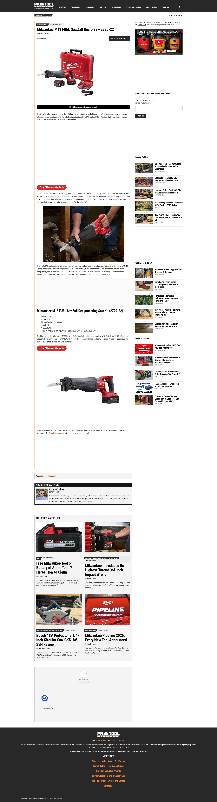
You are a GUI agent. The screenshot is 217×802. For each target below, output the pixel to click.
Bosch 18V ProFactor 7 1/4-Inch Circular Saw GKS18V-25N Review (57, 640)
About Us (165, 7)
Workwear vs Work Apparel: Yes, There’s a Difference (168, 270)
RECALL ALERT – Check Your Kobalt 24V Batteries (167, 385)
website (54, 433)
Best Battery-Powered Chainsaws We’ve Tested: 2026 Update (169, 203)
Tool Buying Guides (115, 766)
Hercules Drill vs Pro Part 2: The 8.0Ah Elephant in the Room (168, 191)
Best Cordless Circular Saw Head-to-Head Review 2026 (166, 179)
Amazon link (142, 25)
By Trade (62, 7)
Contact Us (108, 786)
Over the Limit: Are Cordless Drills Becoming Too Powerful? (167, 372)
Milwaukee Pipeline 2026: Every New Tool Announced (106, 637)
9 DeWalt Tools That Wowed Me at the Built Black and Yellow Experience (168, 166)
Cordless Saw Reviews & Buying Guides (50, 630)
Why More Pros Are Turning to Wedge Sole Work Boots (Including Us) (167, 312)
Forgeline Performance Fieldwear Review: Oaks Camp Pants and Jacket (167, 298)
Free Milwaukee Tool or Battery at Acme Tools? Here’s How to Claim (54, 568)
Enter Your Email (143, 103)
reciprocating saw (48, 476)
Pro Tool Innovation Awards (108, 771)
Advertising (107, 761)
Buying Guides (151, 7)
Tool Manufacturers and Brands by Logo (108, 776)
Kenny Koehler (44, 34)
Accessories (116, 7)
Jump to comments (120, 38)
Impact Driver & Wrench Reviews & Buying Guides (101, 558)
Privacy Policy (102, 740)
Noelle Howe (42, 576)
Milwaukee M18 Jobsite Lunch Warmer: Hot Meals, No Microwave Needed (167, 360)
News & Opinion (42, 25)
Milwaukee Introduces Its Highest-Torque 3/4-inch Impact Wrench (104, 570)
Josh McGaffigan (44, 648)
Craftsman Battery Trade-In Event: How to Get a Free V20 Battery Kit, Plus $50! (167, 399)
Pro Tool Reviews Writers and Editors (108, 781)
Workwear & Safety (133, 7)
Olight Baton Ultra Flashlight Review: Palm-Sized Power (166, 325)
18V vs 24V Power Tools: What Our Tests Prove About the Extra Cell (168, 217)
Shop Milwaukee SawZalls (52, 187)
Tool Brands (120, 761)
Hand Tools (90, 7)
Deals (38, 558)
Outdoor (103, 7)
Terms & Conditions (117, 740)
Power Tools (75, 7)
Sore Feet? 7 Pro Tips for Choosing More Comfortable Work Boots (166, 284)
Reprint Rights (99, 766)
